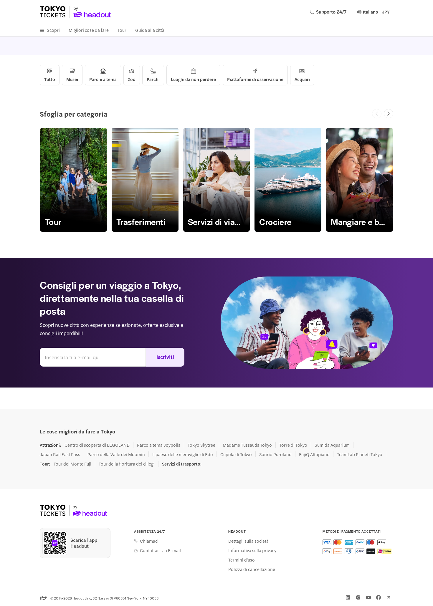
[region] (216, 180)
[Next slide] (388, 113)
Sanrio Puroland (275, 454)
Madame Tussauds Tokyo (247, 445)
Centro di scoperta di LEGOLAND (97, 445)
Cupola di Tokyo (236, 454)
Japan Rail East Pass (60, 454)
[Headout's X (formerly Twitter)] (388, 597)
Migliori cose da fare (89, 30)
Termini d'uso (241, 560)
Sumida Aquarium (332, 445)
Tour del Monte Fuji (72, 464)
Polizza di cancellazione (251, 569)
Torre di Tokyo (293, 445)
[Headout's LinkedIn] (348, 597)
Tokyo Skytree (201, 445)
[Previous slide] (376, 113)
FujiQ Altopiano (314, 454)
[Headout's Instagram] (358, 597)
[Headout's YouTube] (368, 597)
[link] (73, 180)
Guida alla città (149, 30)
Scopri (53, 30)
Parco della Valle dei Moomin (116, 454)
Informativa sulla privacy (252, 550)
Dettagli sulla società (248, 541)
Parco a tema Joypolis (158, 445)
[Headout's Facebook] (378, 597)
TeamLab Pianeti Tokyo (359, 454)
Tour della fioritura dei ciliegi (127, 464)
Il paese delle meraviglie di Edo (182, 454)
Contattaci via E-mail (160, 550)
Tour (122, 30)
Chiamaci (149, 541)
